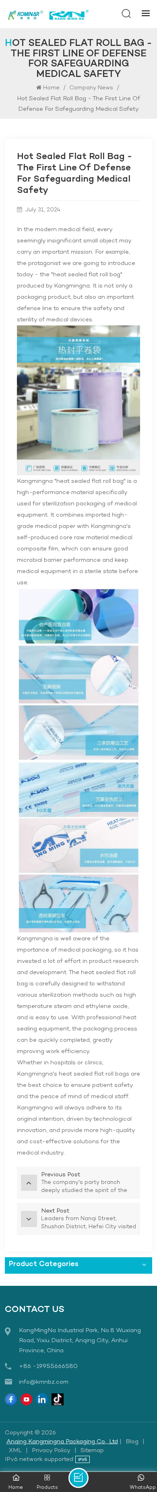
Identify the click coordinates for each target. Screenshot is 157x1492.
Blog (132, 1442)
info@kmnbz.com (43, 1382)
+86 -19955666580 (48, 1366)
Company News (91, 88)
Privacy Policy (51, 1450)
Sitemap (92, 1450)
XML (15, 1450)
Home (51, 88)
